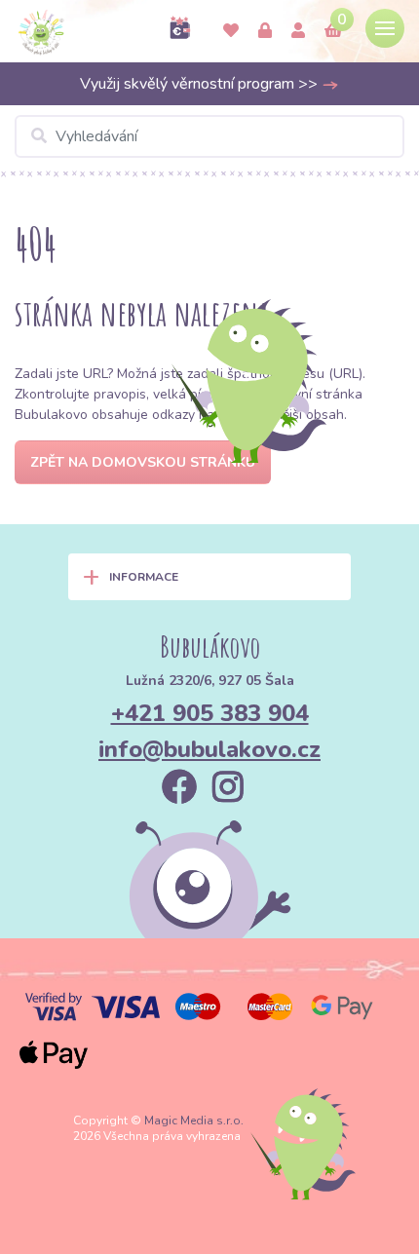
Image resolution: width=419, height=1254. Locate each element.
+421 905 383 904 (210, 713)
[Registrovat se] (298, 31)
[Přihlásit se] (265, 31)
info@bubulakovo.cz (209, 749)
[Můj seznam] (231, 31)
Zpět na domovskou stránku (142, 462)
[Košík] (333, 31)
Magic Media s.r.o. (194, 1120)
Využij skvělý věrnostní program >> (201, 84)
